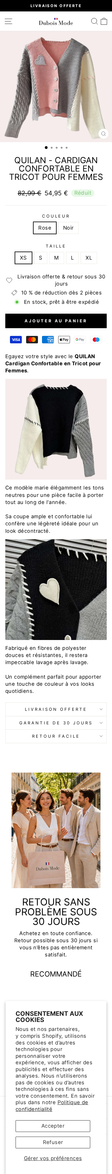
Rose (44, 228)
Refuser (53, 1142)
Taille (56, 246)
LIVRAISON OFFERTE (56, 709)
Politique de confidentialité (52, 1105)
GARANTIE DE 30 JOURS (56, 722)
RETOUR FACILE (56, 736)
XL (89, 258)
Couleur (56, 216)
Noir (68, 228)
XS (23, 258)
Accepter (52, 1126)
